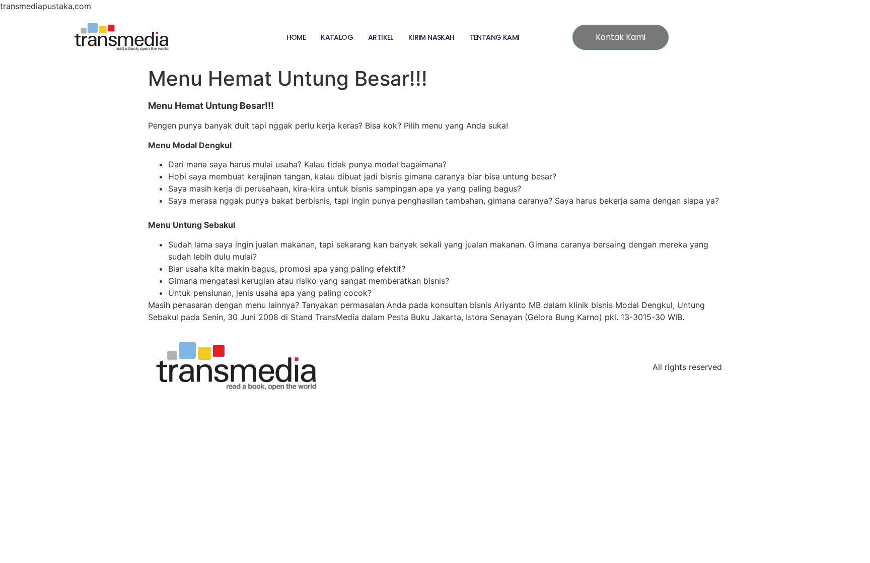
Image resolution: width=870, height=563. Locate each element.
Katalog (337, 37)
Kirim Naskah (431, 37)
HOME (296, 37)
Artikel (380, 37)
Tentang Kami (495, 37)
